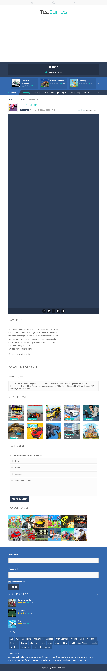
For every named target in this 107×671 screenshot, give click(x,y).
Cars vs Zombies (57, 81)
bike (31, 643)
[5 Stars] (85, 110)
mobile (94, 643)
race (35, 647)
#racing (74, 639)
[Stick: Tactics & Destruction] (67, 521)
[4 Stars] (83, 110)
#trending (14, 643)
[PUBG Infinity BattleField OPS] (80, 534)
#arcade (49, 639)
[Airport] (12, 623)
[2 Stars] (80, 110)
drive (50, 643)
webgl (47, 647)
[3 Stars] (81, 110)
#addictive (26, 639)
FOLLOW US (75, 2)
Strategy (22, 100)
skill (40, 647)
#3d (17, 639)
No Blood (14, 647)
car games (81, 660)
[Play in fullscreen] (53, 311)
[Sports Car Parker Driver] (15, 534)
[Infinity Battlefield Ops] (28, 521)
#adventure (38, 639)
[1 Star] (78, 110)
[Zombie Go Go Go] (41, 534)
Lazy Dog (82, 81)
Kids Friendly (83, 643)
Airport (21, 621)
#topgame (91, 639)
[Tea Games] (54, 13)
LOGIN (31, 2)
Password (13, 569)
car (37, 643)
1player (24, 643)
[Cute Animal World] (15, 521)
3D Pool (21, 610)
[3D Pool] (12, 613)
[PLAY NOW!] (16, 83)
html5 (72, 643)
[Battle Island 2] (54, 521)
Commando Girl (25, 600)
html (65, 643)
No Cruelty (25, 647)
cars (43, 643)
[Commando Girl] (12, 602)
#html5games (62, 639)
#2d (11, 639)
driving (57, 643)
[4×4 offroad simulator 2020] (41, 521)
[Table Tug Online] (54, 534)
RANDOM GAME (54, 72)
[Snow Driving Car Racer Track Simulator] (28, 534)
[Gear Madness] (80, 521)
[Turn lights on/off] (44, 311)
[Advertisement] (53, 39)
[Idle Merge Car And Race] (67, 534)
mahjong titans (14, 660)
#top (82, 639)
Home (12, 100)
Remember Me (18, 581)
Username (13, 554)
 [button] (58, 311)
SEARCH (53, 2)
